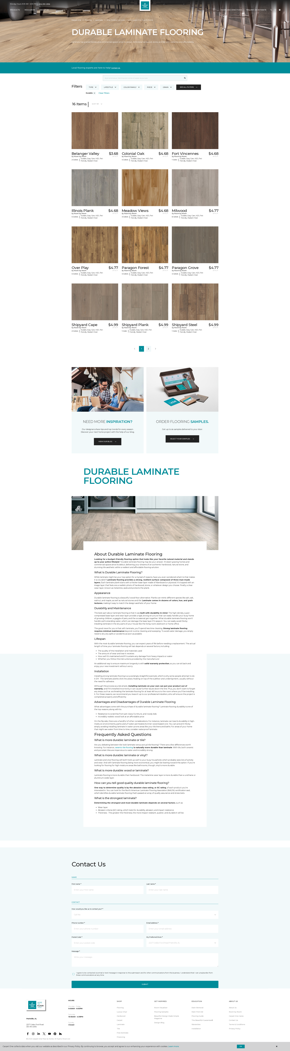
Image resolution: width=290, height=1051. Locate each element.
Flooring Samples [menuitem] (161, 1012)
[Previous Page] (134, 349)
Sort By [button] (95, 104)
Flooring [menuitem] (120, 1008)
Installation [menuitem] (196, 1029)
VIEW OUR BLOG (105, 441)
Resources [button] (30, 10)
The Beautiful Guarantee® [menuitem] (202, 1020)
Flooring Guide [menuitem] (198, 1016)
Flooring (88, 20)
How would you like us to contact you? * (87, 909)
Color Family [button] (130, 87)
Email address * (152, 923)
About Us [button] (44, 10)
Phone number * (78, 923)
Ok (241, 1046)
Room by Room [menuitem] (235, 1012)
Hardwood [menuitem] (121, 1016)
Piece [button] (149, 87)
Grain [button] (165, 87)
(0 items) (279, 10)
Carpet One (76, 20)
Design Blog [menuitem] (159, 1023)
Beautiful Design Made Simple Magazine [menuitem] (166, 1017)
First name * (76, 884)
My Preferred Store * (154, 937)
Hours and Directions (231, 10)
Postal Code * (77, 937)
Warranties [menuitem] (196, 1024)
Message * (76, 951)
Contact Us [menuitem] (233, 1020)
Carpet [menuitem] (119, 1020)
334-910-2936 (44, 4)
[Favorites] (275, 9)
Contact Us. (115, 68)
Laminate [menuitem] (120, 1024)
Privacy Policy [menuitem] (234, 1029)
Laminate (99, 20)
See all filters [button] (187, 87)
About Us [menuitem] (233, 1008)
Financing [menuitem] (121, 1037)
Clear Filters (104, 93)
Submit (145, 984)
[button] (271, 9)
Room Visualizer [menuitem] (160, 1008)
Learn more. (173, 1046)
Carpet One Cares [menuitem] (236, 1016)
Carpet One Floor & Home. (43, 1039)
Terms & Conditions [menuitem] (237, 1024)
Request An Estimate (256, 10)
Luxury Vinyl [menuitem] (122, 1012)
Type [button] (91, 87)
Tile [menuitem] (118, 1029)
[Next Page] (155, 349)
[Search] (185, 78)
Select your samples (180, 439)
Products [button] (15, 10)
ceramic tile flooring (124, 747)
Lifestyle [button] (108, 87)
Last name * (151, 884)
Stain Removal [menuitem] (197, 1008)
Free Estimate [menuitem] (122, 1033)
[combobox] (143, 78)
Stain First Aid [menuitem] (197, 1012)
